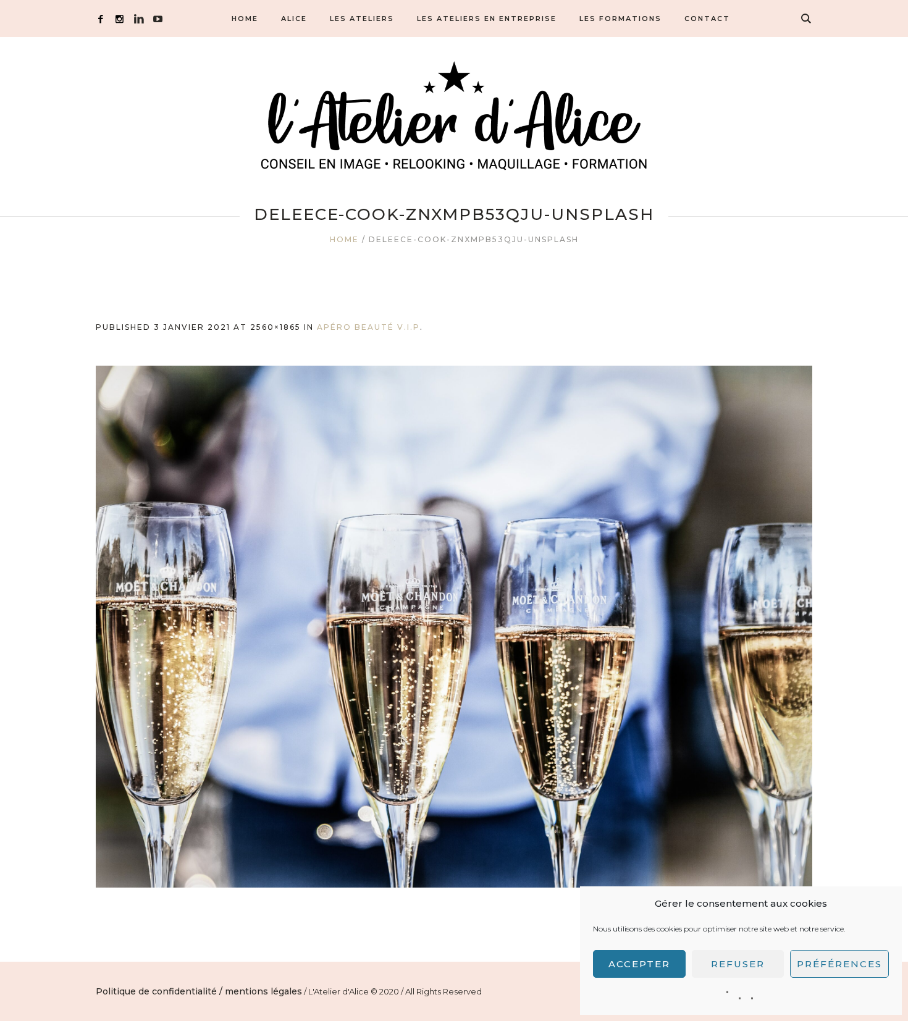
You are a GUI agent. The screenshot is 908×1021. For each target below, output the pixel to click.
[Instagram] (119, 19)
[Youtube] (157, 19)
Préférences (839, 964)
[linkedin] (138, 19)
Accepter (639, 964)
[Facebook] (100, 19)
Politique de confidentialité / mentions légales (199, 991)
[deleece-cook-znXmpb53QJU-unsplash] (454, 627)
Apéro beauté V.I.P (368, 327)
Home (344, 239)
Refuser (738, 964)
